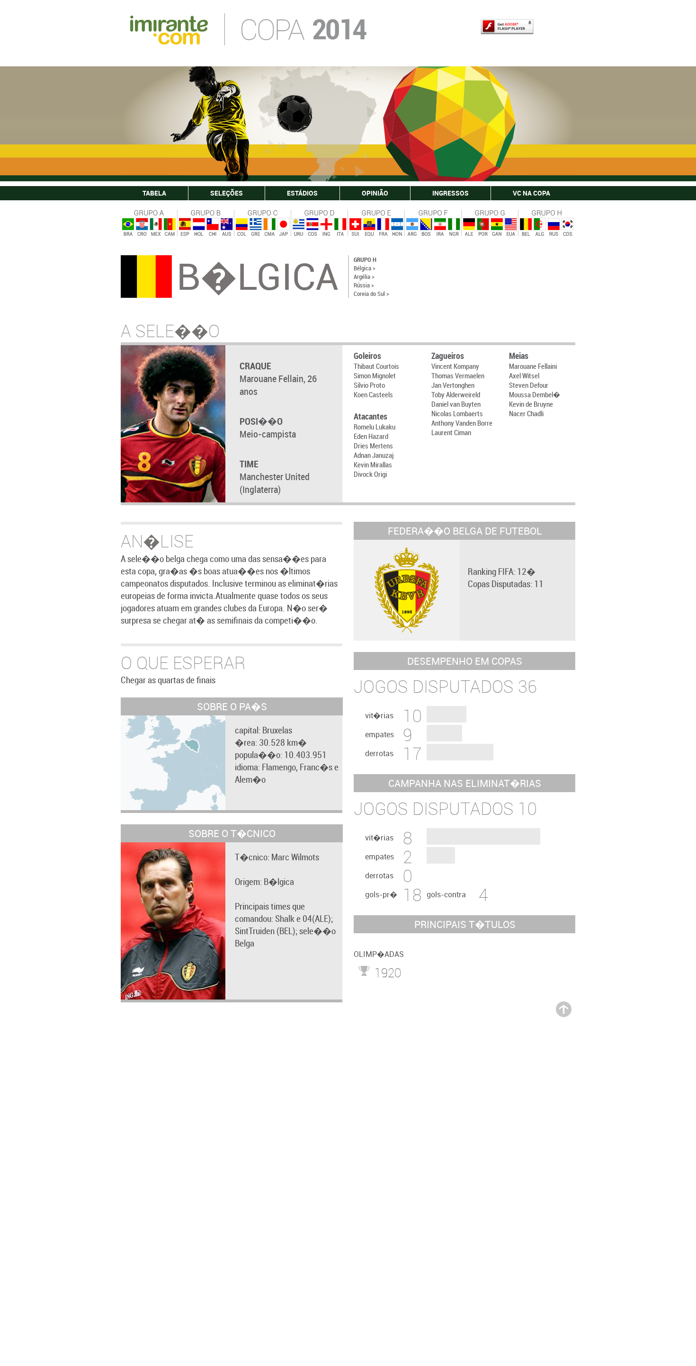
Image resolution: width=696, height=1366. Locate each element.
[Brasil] (128, 227)
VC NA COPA (531, 192)
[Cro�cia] (141, 227)
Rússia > (364, 285)
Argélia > (364, 276)
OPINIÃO (375, 192)
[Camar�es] (169, 227)
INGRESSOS (450, 192)
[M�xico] (155, 227)
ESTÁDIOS (302, 192)
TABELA (154, 192)
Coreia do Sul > (371, 293)
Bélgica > (364, 268)
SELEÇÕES (226, 192)
